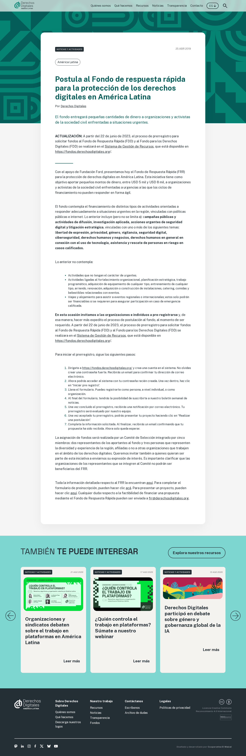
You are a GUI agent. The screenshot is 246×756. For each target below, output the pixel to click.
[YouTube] (56, 747)
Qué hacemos (123, 5)
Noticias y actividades (69, 49)
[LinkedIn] (22, 747)
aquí (149, 483)
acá (128, 488)
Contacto (196, 5)
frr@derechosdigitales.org (169, 498)
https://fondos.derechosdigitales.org (82, 152)
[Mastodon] (15, 747)
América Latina (67, 62)
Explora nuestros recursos (197, 552)
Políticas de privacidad (175, 707)
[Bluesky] (49, 747)
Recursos (142, 5)
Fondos (95, 723)
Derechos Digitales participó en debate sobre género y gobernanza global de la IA (193, 619)
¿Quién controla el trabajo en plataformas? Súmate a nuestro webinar (123, 627)
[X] (42, 747)
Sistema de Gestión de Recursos (129, 146)
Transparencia (177, 5)
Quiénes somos (101, 5)
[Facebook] (35, 747)
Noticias (158, 5)
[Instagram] (29, 747)
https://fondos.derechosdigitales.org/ (107, 368)
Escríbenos (132, 707)
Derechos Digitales (73, 106)
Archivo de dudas (136, 713)
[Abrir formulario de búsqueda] (225, 6)
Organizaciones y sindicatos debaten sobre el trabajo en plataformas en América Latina (53, 630)
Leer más (71, 661)
